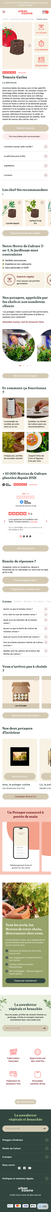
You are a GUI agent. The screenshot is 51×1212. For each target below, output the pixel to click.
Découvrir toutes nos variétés (25, 233)
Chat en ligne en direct (25, 580)
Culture (17, 601)
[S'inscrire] (44, 1028)
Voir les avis (22, 72)
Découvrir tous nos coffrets (25, 715)
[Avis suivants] (46, 521)
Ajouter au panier (25, 128)
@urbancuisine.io (25, 1102)
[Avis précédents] (4, 521)
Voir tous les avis (25, 548)
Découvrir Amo (19, 776)
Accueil (5, 19)
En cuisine (39, 601)
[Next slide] (29, 45)
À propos (7, 601)
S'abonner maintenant (25, 980)
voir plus (34, 522)
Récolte (27, 601)
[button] (20, 365)
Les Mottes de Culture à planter (23, 19)
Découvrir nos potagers (25, 375)
